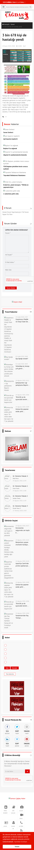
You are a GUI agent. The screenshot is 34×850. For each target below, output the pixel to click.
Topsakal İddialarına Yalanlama (14, 175)
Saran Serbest (8, 132)
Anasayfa (6, 24)
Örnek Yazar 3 (17, 508)
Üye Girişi (12, 2)
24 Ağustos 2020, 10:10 (22, 561)
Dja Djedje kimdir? (22, 359)
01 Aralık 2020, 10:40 (22, 356)
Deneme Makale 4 (21, 476)
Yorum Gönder (11, 288)
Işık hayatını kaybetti (10, 139)
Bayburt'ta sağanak (10, 148)
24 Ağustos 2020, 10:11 (22, 380)
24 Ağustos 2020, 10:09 (22, 407)
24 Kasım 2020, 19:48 (8, 46)
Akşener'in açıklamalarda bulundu (15, 155)
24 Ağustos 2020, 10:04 (22, 613)
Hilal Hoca (16, 478)
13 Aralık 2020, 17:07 (22, 317)
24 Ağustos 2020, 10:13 (22, 540)
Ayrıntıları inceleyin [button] (20, 842)
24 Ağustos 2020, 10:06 (22, 395)
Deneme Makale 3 (21, 506)
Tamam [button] (17, 846)
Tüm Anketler (10, 674)
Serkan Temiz (16, 498)
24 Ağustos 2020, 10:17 (22, 526)
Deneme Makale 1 (21, 486)
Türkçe (22, 2)
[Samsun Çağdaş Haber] (17, 798)
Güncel (13, 24)
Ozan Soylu (16, 488)
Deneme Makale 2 (21, 496)
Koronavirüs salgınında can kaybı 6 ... (23, 530)
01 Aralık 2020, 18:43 (22, 364)
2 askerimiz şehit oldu (11, 194)
